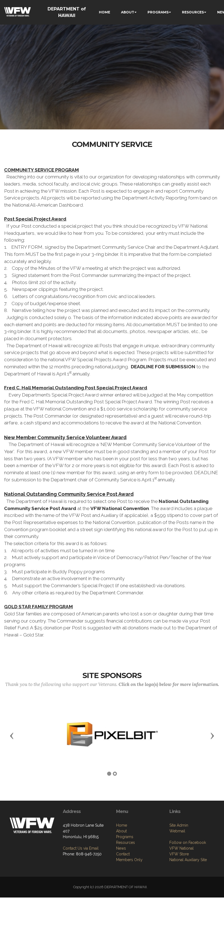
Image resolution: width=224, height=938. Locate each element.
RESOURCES (193, 12)
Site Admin (178, 825)
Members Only (129, 860)
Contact (123, 854)
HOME (104, 12)
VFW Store (179, 854)
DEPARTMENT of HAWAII (67, 12)
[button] (11, 735)
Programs (124, 837)
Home (121, 825)
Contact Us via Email (81, 848)
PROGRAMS (158, 12)
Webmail (177, 831)
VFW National (181, 848)
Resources (125, 842)
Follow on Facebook (187, 842)
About (121, 831)
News (121, 848)
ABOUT (127, 12)
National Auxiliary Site (188, 860)
